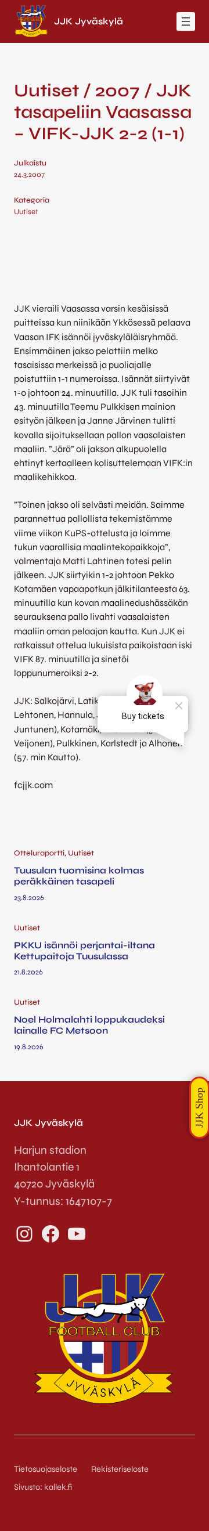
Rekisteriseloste (120, 1469)
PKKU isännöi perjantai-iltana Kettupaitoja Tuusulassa (84, 951)
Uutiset (26, 211)
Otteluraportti (39, 853)
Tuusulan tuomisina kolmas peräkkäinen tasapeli (79, 876)
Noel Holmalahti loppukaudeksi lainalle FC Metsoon (89, 1025)
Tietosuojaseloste (45, 1469)
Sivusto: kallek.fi (43, 1487)
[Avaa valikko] (185, 21)
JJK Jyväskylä (88, 21)
